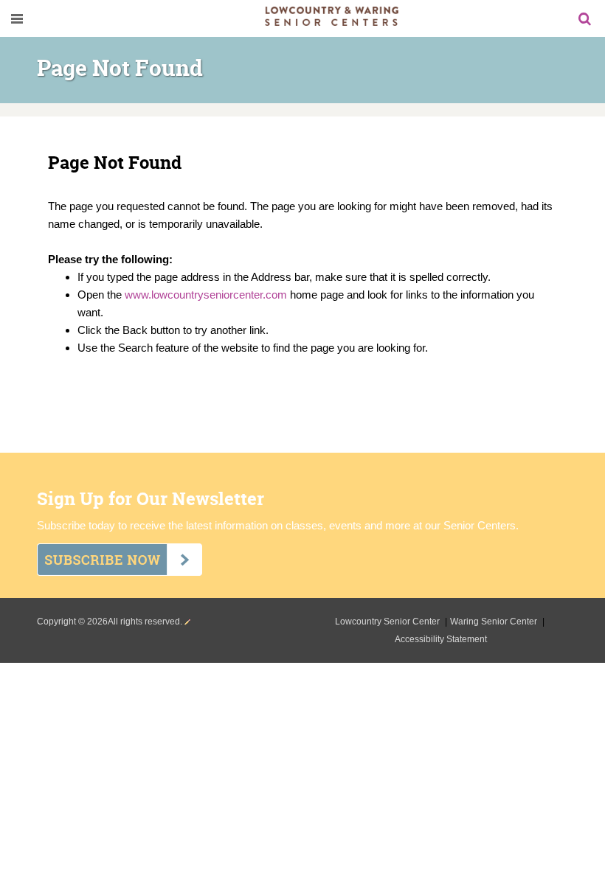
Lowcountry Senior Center (388, 621)
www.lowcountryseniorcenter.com (206, 294)
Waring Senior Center (494, 621)
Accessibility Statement (441, 639)
